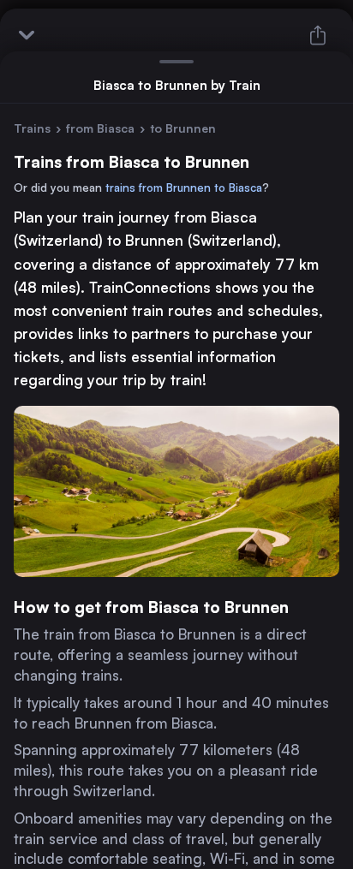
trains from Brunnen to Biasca (183, 187)
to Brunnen (183, 128)
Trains (32, 128)
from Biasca (100, 128)
